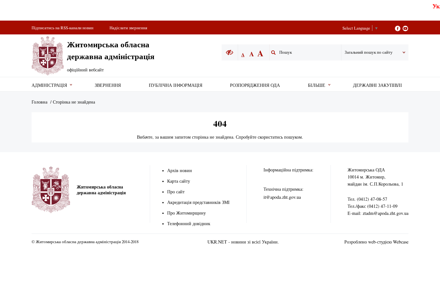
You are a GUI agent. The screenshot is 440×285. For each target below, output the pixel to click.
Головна (39, 102)
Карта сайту (178, 181)
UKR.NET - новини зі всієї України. (243, 242)
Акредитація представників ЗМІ (198, 202)
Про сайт (176, 191)
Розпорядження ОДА (255, 85)
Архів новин (179, 170)
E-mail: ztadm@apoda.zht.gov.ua (378, 213)
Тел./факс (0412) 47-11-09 (372, 206)
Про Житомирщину (186, 213)
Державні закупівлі (377, 85)
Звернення (108, 85)
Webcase (400, 242)
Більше (316, 85)
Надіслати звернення (128, 28)
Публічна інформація (175, 85)
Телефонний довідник (188, 223)
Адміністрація (49, 85)
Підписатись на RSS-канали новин (62, 28)
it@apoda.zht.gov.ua (282, 197)
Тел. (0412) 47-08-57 (367, 199)
